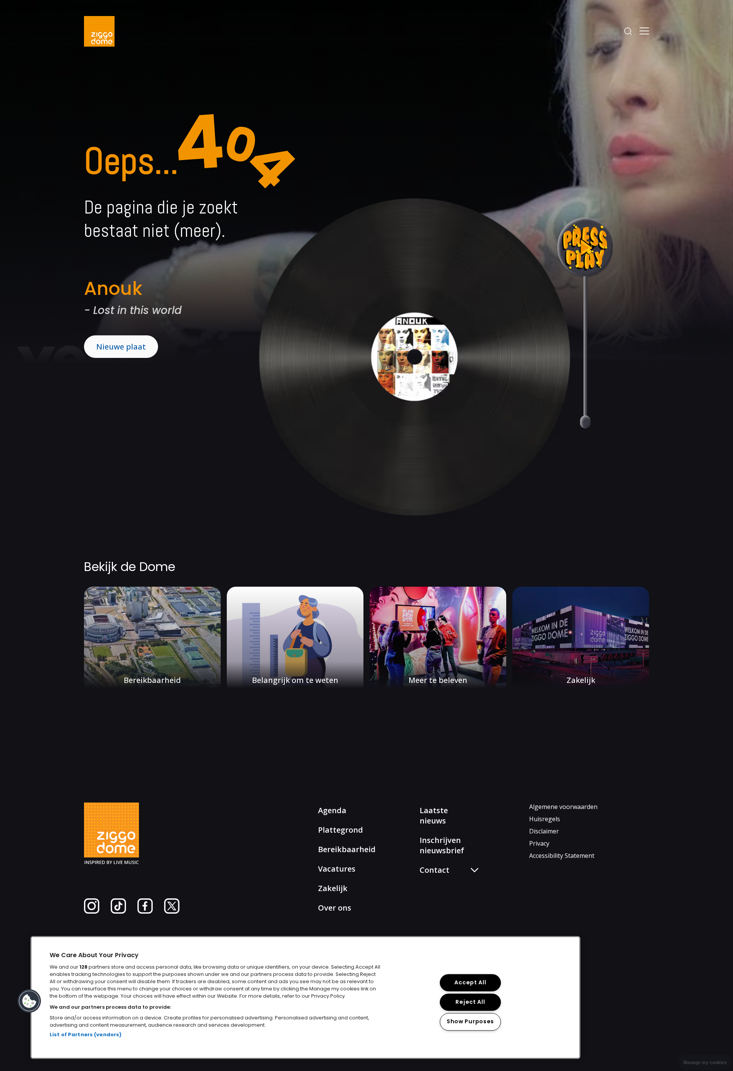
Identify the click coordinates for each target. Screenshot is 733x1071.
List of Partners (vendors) (85, 1034)
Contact (437, 908)
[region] (305, 997)
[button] (29, 1001)
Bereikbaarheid (347, 849)
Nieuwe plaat (121, 346)
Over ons (334, 908)
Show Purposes (470, 1022)
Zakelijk (332, 888)
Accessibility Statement (561, 855)
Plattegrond (340, 830)
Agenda (332, 810)
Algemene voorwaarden (563, 806)
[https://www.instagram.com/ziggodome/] (91, 911)
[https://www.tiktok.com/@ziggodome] (118, 911)
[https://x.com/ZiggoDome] (171, 911)
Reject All (470, 1002)
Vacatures (336, 869)
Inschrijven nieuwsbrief (442, 845)
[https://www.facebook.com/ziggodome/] (145, 911)
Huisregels (544, 819)
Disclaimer (544, 831)
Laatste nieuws (434, 815)
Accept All (470, 983)
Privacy (539, 843)
